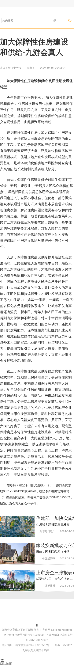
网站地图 (6, 663)
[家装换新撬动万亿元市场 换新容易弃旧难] (17, 553)
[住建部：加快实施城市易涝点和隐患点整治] (17, 526)
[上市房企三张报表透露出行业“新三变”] (17, 580)
